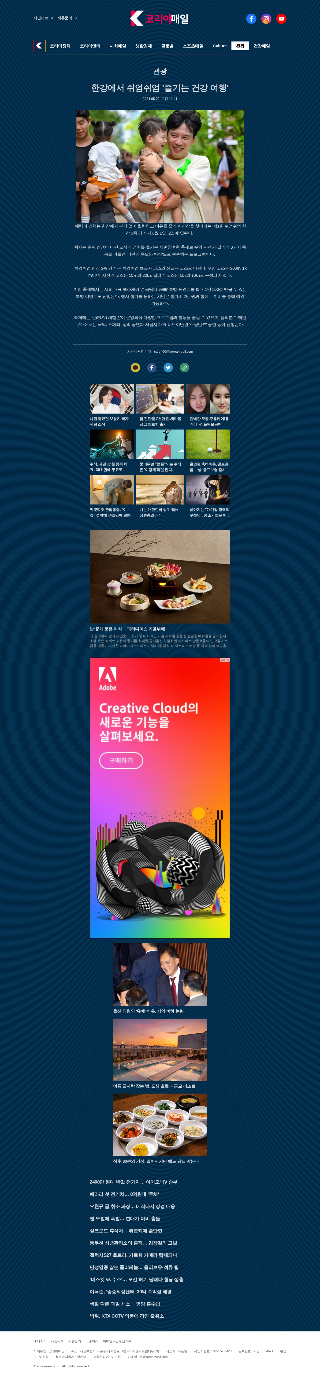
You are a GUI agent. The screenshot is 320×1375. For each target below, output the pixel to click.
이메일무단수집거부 (117, 1341)
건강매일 (262, 46)
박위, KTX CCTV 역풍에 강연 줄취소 (127, 1316)
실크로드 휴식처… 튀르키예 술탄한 (126, 1230)
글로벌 (167, 46)
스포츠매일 (193, 46)
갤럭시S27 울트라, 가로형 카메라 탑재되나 (133, 1255)
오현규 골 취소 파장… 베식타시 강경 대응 (132, 1206)
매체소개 (39, 1341)
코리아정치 (60, 46)
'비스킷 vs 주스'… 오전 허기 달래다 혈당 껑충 (136, 1279)
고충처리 (92, 1341)
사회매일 (118, 46)
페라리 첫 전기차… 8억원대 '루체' (124, 1194)
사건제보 (40, 18)
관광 (240, 46)
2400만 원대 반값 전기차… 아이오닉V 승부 (134, 1181)
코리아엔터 (90, 46)
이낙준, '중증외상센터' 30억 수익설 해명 (131, 1291)
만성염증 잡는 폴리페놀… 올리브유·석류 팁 (134, 1267)
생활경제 (143, 46)
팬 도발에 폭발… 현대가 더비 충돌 (125, 1218)
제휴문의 (64, 18)
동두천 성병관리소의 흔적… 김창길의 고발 (133, 1242)
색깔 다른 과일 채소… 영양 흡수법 (125, 1303)
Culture (220, 46)
